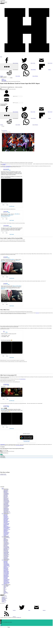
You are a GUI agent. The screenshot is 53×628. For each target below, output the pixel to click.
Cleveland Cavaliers (6, 518)
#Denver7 (3, 261)
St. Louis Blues (6, 578)
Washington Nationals (6, 559)
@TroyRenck (5, 257)
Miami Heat (5, 525)
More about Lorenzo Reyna (19, 445)
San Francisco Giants (6, 554)
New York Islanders (6, 573)
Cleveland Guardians (6, 543)
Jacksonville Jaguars (6, 500)
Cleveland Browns (6, 494)
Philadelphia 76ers (6, 530)
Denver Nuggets (6, 519)
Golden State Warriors (6, 521)
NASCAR (5, 589)
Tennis (4, 593)
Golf (4, 588)
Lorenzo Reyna (5, 130)
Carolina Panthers (6, 492)
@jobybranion (5, 212)
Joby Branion (5, 211)
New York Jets (5, 507)
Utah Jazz (5, 535)
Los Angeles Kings (6, 569)
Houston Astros (6, 545)
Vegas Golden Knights (7, 582)
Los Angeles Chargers (6, 501)
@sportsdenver (4, 287)
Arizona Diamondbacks (7, 537)
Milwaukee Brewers (6, 549)
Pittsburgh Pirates (6, 553)
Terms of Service (4, 600)
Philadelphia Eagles (6, 508)
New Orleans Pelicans (6, 527)
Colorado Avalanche (6, 565)
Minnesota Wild (6, 570)
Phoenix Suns (5, 531)
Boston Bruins (5, 561)
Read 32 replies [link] (12, 357)
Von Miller (3, 164)
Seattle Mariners (6, 555)
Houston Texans (6, 498)
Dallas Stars (5, 566)
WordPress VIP (19, 617)
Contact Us (3, 597)
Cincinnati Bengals (6, 493)
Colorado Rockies (6, 544)
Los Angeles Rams (6, 384)
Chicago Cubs (5, 541)
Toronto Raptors (6, 534)
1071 (3, 304)
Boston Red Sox (6, 540)
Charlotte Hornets (6, 516)
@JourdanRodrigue (6, 226)
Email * (14, 102)
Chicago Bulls (5, 517)
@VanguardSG (4, 215)
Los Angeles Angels (6, 547)
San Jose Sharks (6, 577)
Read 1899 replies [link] (11, 400)
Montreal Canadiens (6, 571)
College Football (6, 586)
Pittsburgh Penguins (6, 576)
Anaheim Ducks (6, 560)
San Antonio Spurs (6, 533)
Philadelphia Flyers (6, 575)
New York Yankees (6, 551)
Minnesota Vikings (6, 504)
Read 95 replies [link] (12, 428)
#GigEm (8, 215)
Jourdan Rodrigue (6, 225)
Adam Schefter (5, 169)
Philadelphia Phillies (6, 552)
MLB (2, 536)
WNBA (5, 590)
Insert (9, 627)
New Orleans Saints (6, 506)
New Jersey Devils (6, 572)
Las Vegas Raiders (6, 503)
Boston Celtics (5, 515)
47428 (3, 204)
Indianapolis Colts (6, 499)
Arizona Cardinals (6, 489)
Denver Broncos (6, 496)
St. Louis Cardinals (6, 556)
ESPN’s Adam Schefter (6, 166)
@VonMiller (17, 213)
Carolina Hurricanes (6, 563)
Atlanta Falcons (6, 490)
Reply (7, 204)
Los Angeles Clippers (6, 523)
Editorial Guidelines (4, 598)
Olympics (5, 591)
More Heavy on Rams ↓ (3, 474)
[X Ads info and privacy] (22, 203)
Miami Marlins (5, 548)
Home (3, 488)
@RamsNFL (11, 214)
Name (13, 96)
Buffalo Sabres (6, 562)
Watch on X (19, 263)
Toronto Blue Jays (6, 558)
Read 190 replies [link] (11, 278)
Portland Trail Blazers (6, 532)
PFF (4, 331)
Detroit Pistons (5, 520)
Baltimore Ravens (6, 491)
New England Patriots (6, 505)
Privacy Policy (4, 599)
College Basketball (6, 585)
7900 (3, 276)
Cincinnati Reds (6, 542)
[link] (21, 169)
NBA (2, 513)
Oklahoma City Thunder (7, 529)
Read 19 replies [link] (12, 234)
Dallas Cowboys (6, 495)
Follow (9, 212)
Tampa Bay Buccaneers (7, 511)
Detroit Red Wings (6, 567)
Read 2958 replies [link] (11, 206)
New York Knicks (6, 528)
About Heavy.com (4, 596)
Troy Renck (5, 283)
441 (3, 218)
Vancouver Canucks (6, 581)
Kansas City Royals (6, 546)
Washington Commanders (7, 512)
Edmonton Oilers (6, 568)
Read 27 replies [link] (12, 220)
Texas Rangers (5, 557)
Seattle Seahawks (6, 510)
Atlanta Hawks (6, 514)
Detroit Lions (5, 497)
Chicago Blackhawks (6, 564)
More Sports (3, 584)
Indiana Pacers (5, 522)
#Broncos (18, 260)
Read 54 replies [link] (12, 305)
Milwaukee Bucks (6, 526)
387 (3, 232)
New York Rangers (6, 574)
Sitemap (3, 601)
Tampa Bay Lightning (6, 579)
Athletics (5, 538)
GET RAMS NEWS (3, 105)
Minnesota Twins (6, 550)
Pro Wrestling (5, 592)
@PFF (4, 332)
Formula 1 (5, 587)
